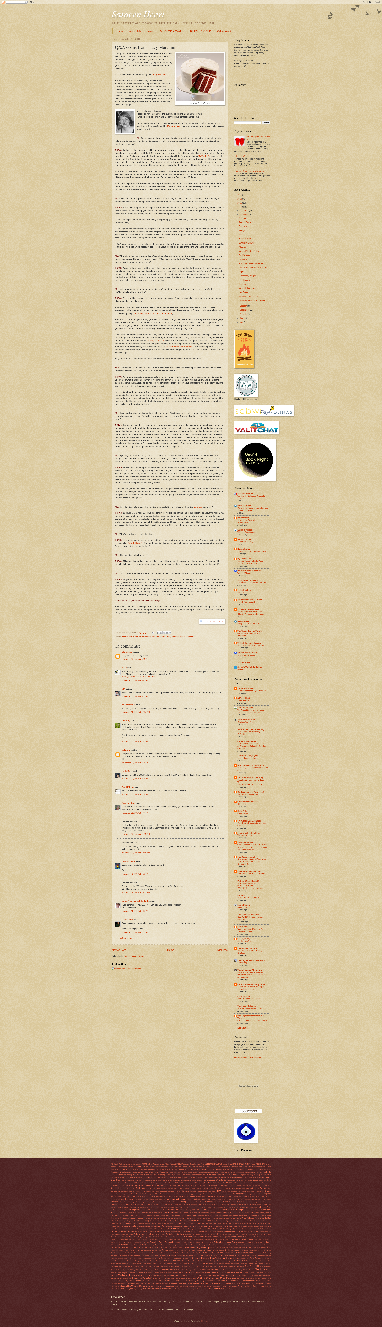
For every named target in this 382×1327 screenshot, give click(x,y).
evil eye (136, 1196)
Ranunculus (254, 1245)
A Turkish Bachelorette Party (251, 263)
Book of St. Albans (117, 1177)
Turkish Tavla (245, 222)
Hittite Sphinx (133, 1210)
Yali (181, 1286)
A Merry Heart (243, 698)
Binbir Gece (181, 1175)
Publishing (150, 1245)
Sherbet (233, 1255)
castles (260, 1180)
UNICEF (200, 1278)
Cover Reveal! (243, 813)
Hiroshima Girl (243, 1207)
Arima (143, 1169)
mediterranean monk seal (127, 1229)
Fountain (240, 1199)
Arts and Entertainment (207, 1169)
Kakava (245, 1215)
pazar (264, 1239)
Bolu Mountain (266, 1175)
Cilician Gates (144, 1185)
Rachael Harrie (128, 861)
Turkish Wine (241, 156)
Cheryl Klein (212, 1183)
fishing (146, 1199)
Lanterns (136, 1223)
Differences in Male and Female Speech (153, 313)
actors (128, 1164)
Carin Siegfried (235, 1180)
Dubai (138, 1194)
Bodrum (236, 1175)
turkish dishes (237, 1273)
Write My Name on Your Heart (252, 300)
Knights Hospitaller (153, 1221)
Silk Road (252, 1255)
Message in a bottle (194, 1229)
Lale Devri (251, 1221)
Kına (257, 1218)
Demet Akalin (154, 1191)
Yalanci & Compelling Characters (250, 171)
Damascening (116, 1191)
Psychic (124, 1245)
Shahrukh (207, 1255)
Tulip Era (246, 1270)
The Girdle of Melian (246, 688)
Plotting (197, 1242)
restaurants (228, 1247)
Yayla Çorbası (207, 1286)
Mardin (220, 1226)
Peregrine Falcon (157, 1242)
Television (220, 1263)
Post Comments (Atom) (134, 956)
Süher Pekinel (182, 1261)
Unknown (126, 750)
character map (169, 1183)
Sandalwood (165, 1253)
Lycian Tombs (231, 1223)
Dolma (243, 1191)
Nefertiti (242, 218)
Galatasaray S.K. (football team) (155, 1202)
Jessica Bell (169, 1215)
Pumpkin (243, 226)
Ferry (263, 1196)
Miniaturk (239, 1229)
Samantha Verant (245, 708)
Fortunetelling (232, 1199)
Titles (138, 1270)
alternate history (243, 1164)
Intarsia (247, 1210)
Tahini (134, 1263)
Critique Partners (189, 1188)
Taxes (185, 1263)
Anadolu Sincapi (117, 1166)
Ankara (201, 1166)
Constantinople (117, 1188)
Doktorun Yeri (235, 1191)
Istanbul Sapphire (216, 1213)
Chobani (247, 1183)
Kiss (234, 1218)
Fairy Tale (172, 1196)
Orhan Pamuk (136, 1239)
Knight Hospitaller (128, 1221)
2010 (239, 207)
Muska (262, 1231)
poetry (203, 1242)
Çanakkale (193, 1180)
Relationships (189, 1247)
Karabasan (125, 1218)
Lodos (192, 1223)
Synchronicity (121, 1263)
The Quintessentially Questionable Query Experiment (252, 858)
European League (126, 1196)
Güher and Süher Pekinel (174, 1204)
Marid (226, 1226)
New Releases (116, 1237)
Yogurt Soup (138, 1289)
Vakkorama (115, 1281)
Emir (217, 1194)
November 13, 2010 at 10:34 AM (136, 853)
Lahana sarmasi (241, 1221)
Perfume (168, 1242)
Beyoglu (174, 1175)
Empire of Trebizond (226, 1194)
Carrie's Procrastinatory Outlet (251, 984)
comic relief (257, 1185)
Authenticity (173, 1172)
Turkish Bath (162, 1273)
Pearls (118, 1242)
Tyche (129, 1278)
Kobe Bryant (165, 1221)
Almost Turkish (244, 539)
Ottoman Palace (190, 1239)
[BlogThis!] (161, 632)
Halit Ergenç (226, 1204)
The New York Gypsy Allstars (170, 1266)
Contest (132, 1188)
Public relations (133, 1245)
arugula (219, 1169)
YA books (167, 1286)
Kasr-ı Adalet (174, 1218)
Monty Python (185, 1231)
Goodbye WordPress (245, 722)
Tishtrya (133, 1270)
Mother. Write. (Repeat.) (248, 881)
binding (188, 1175)
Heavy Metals (165, 1207)
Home (119, 31)
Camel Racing (157, 1180)
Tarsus (160, 1263)
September (245, 310)
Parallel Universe (239, 1239)
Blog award (211, 1175)
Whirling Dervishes (250, 1281)
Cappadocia (212, 1180)
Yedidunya (216, 1286)
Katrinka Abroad (244, 530)
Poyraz (235, 1242)
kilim (220, 1218)
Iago (201, 1210)
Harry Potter (125, 1207)
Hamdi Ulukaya (244, 1204)
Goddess (209, 1202)
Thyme (125, 1270)
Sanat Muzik (156, 1253)
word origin (236, 1283)
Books (145, 1177)
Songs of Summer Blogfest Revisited (252, 691)
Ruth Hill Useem (242, 1250)
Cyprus (263, 1188)
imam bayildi (217, 1210)
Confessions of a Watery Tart (250, 792)
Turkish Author (153, 1273)
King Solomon (227, 1218)
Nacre (158, 1234)
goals (193, 1202)
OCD (213, 1237)
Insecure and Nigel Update (248, 794)
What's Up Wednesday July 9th (249, 1008)
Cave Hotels (115, 1183)
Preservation (259, 1242)
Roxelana (243, 259)
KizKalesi (250, 1218)
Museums (251, 1231)
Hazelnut (156, 1207)
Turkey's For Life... (246, 494)
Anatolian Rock (165, 1166)
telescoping (213, 1263)
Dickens (206, 1191)
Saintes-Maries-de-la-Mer (142, 1253)
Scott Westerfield (123, 1255)
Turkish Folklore (248, 1273)
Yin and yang (123, 1289)
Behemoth (142, 1175)
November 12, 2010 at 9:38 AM (135, 696)
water (167, 1281)
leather (166, 1223)
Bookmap (139, 1177)
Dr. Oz (262, 1191)
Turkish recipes (173, 1275)
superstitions (259, 1261)
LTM (124, 689)
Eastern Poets (178, 1194)
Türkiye (242, 230)
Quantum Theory (197, 1245)
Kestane (216, 1218)
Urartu (252, 1278)
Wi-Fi (120, 1283)
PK (188, 1242)
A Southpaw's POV (246, 720)
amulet (268, 1164)
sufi (169, 1261)
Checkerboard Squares (247, 802)
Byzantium (124, 1180)
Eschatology (115, 1196)
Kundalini (201, 1221)
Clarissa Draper (244, 996)
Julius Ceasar (223, 1215)
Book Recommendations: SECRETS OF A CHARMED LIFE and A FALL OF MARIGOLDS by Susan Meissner (252, 885)
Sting (117, 1261)
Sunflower (241, 1261)
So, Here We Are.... (245, 941)
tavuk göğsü (178, 1263)
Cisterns (186, 1185)
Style (165, 1261)
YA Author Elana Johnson (249, 821)
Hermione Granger (205, 1207)
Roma (143, 1250)
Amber (253, 1164)
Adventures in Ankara (247, 653)
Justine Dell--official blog (249, 833)
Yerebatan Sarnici (251, 1286)
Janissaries (156, 1215)
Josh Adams (214, 1215)
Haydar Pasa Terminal (144, 1207)
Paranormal (251, 1239)
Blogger (204, 1321)
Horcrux (142, 1210)
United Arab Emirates (230, 1278)
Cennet (127, 1183)
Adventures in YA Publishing (250, 729)
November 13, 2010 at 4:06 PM (135, 874)
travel (199, 1270)
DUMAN (154, 1194)
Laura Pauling (243, 905)
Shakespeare (216, 1255)
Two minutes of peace (246, 655)
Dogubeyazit (226, 1191)
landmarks (119, 1223)
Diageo (200, 1191)
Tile (129, 1270)
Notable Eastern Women (194, 1237)
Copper (145, 1188)
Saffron (120, 1253)
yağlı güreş (175, 1286)
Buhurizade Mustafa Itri (190, 1177)
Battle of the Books (259, 1172)
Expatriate (152, 1196)
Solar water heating (242, 1258)
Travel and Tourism (209, 1270)
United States (244, 1278)
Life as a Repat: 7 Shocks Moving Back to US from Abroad (250, 562)
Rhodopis (242, 1247)
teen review (203, 1263)
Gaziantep (182, 1202)
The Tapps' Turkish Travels (249, 631)
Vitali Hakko (151, 1281)
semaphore (162, 1255)
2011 (239, 203)
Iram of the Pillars (126, 1213)
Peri (174, 1242)
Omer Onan (249, 1237)
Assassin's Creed (239, 1169)
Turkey (260, 1269)
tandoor (143, 1263)
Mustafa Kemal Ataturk (125, 1234)
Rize (117, 1250)
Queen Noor (208, 1245)
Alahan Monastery (208, 1164)
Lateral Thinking (144, 1223)
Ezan (159, 1196)
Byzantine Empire (263, 1177)
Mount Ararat (209, 1231)
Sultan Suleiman (198, 1261)
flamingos (162, 1199)
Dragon (268, 1191)
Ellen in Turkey (244, 506)
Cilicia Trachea (131, 1185)
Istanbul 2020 (178, 1213)
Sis (137, 1258)
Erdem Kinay (259, 1194)
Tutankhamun (241, 1275)
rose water (196, 1250)
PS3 (119, 1245)
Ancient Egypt (176, 1166)
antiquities (227, 1166)
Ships (238, 1255)
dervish (185, 1191)
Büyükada (236, 1177)
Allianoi (233, 1164)
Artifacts (194, 1169)
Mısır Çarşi (138, 1231)
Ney (143, 1237)
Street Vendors (124, 1261)
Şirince (121, 1258)
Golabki (239, 1202)
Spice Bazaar (255, 1258)
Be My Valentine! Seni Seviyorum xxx (252, 645)
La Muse (198, 507)
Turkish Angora (122, 1273)
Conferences (266, 1185)
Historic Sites (265, 1207)
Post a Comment (126, 938)
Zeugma (193, 1289)
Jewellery (177, 1215)
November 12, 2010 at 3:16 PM (135, 778)
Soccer (188, 1258)
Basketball (248, 1172)
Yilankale (114, 1289)
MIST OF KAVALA (172, 31)
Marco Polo (214, 1226)
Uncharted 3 (147, 1278)
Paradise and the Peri (223, 1239)
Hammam (253, 1204)
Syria (129, 1263)
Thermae (241, 1266)
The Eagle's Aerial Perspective (251, 960)
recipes (114, 1247)
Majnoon (157, 1226)
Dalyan (268, 1188)
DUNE (160, 1194)
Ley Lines (186, 1223)
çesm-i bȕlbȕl (151, 1183)
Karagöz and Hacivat (157, 1218)
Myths (135, 1234)
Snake (163, 1258)
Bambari (202, 1172)
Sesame (179, 1255)
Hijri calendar (233, 1207)
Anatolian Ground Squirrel (150, 1166)
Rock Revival (123, 1250)
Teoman (227, 1263)
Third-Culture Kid (252, 1266)
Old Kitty (126, 721)
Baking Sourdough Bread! (247, 758)
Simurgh (268, 1255)
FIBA (113, 1199)
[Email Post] (153, 632)
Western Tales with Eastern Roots (227, 1281)
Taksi (138, 1263)
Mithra (269, 1229)
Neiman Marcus (260, 1234)
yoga (131, 1289)
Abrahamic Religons (118, 1164)
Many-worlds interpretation (199, 1226)
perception (145, 1242)
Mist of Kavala (254, 1229)
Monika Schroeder (157, 1231)
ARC (120, 1169)
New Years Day (135, 1237)
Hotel (147, 1210)
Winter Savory (145, 1283)
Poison (217, 1242)
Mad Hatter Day (254, 1223)
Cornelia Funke (162, 1188)
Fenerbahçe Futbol (226, 1196)
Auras (241, 235)
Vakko (269, 1278)
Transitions (182, 1270)
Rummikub (233, 1250)
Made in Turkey (265, 1223)
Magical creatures (131, 1226)
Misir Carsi (245, 1229)
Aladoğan (196, 1164)
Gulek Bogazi (199, 1204)
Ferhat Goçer (250, 1196)
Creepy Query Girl (245, 939)
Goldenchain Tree (249, 1202)
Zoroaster (204, 1289)
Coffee (220, 1185)
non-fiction (180, 1237)
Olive (221, 1237)
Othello (154, 1239)
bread (180, 1177)
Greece (144, 1204)
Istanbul (169, 1212)
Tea (192, 1263)
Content (127, 1188)
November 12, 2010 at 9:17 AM (135, 659)
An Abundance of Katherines (179, 347)
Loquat (219, 1223)
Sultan (190, 1261)
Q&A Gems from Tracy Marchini (253, 267)
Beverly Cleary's (135, 543)
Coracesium (153, 1188)
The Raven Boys (198, 1266)
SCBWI (205, 1253)
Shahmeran (198, 1255)
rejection (181, 1247)
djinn (219, 1191)
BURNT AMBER (200, 31)
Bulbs (201, 1177)
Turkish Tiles (194, 1275)
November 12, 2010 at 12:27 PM (136, 712)
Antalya (214, 1166)
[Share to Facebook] (166, 632)
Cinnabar (180, 1185)
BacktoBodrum (244, 549)
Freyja (133, 1202)
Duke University (145, 1194)
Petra (178, 1242)
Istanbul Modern (203, 1213)
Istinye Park (265, 1213)
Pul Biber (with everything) (249, 571)
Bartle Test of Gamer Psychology (226, 1172)
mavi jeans (267, 1226)
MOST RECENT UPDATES (248, 898)
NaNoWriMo (171, 1234)
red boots (129, 1247)
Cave (269, 1180)
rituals (113, 1250)
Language (128, 1223)
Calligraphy (132, 1180)
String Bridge (135, 1261)
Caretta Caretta (223, 1180)
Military (223, 1229)
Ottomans (199, 1239)
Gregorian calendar (153, 1204)
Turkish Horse (259, 1273)
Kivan (244, 1218)
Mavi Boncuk (243, 518)
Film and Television (125, 1199)
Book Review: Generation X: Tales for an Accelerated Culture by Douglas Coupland (252, 746)
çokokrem (238, 1185)
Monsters (177, 1231)
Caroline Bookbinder (247, 741)
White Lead (262, 1281)
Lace (233, 1221)
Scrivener (133, 1255)
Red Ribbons (244, 280)
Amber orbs (261, 1164)
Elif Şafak (200, 1194)
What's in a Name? (247, 243)
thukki (120, 1270)
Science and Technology (262, 1253)
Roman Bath (156, 1250)
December (244, 210)
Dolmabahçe (249, 1191)
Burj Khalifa (208, 1177)
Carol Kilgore (128, 787)
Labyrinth (228, 1221)
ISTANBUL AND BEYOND (248, 609)
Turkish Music (124, 1275)
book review (130, 1177)
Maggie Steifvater (117, 1226)
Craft (182, 1188)
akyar (177, 1164)
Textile (242, 1263)
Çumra (249, 1188)
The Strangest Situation (248, 915)
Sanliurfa (174, 1253)
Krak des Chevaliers (188, 1221)
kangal (250, 1215)
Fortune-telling (222, 1199)
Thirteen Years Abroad (246, 532)
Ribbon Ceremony (252, 1247)
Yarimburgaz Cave (195, 1286)
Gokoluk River (232, 1202)
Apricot (250, 1166)
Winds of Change (244, 573)
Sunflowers (244, 284)
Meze (210, 1229)
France (114, 1202)
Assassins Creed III (132, 1172)
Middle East (216, 1229)
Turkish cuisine (197, 1272)
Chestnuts (220, 1183)
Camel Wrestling (168, 1180)
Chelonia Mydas (200, 1183)
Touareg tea (150, 1270)
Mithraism (130, 1231)
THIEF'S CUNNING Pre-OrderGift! (251, 874)
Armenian (148, 1169)
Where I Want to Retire (249, 251)
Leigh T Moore (175, 1223)
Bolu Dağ (257, 1175)
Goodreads (267, 1202)
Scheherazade (229, 1253)
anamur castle (128, 1166)
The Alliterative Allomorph (249, 970)
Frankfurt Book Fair (123, 1202)
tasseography (168, 1263)
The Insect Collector (246, 1006)
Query (229, 1245)
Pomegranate (225, 1242)
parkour (259, 1239)
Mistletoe (263, 1229)
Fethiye (268, 1196)
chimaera (240, 1183)
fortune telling (211, 1199)
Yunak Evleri (174, 1289)
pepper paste (136, 1242)
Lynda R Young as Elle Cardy (135, 901)
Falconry (185, 1196)
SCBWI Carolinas (216, 1253)
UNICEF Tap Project (212, 1278)
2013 (239, 195)
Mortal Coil (194, 1231)
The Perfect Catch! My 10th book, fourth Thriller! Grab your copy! (250, 711)
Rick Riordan (266, 1247)
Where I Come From (248, 288)
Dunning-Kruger (174, 126)
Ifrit (204, 1210)
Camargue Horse (142, 1180)
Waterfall (174, 1281)
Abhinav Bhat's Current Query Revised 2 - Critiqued (249, 863)
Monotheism (169, 1231)
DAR (134, 1191)
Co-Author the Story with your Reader (252, 1020)
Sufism (174, 1261)
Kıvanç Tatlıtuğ (265, 1218)
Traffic (176, 1270)
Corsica (170, 1188)
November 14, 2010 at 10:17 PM (136, 892)
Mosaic (202, 1231)
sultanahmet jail (210, 1261)
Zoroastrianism (214, 1289)
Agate (162, 1164)
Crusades (218, 1188)
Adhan (150, 1164)
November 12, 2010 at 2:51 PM (135, 741)
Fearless (217, 1196)
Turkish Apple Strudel (246, 602)
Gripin (163, 1204)
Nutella (208, 1237)
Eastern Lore (167, 1194)
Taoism (148, 1263)
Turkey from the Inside (247, 580)
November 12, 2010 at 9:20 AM (135, 680)
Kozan (177, 1221)
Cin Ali (166, 1185)
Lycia (224, 1223)
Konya (172, 1221)
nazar (207, 1234)
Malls (170, 1226)
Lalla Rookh (260, 1221)
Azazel (190, 1172)
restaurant (220, 1247)
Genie (189, 1202)
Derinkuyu (178, 1191)
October (243, 306)
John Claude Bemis (189, 1215)
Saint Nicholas (128, 1253)
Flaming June (153, 1199)
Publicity (142, 1245)
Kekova (188, 1218)
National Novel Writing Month (195, 1234)
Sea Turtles (154, 1255)
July (242, 318)
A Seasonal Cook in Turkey (249, 600)
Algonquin (226, 1164)
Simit (263, 1255)
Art (160, 1169)
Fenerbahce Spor (240, 1196)
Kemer (194, 1218)
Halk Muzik (234, 1204)
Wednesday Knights (247, 276)
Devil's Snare (244, 255)
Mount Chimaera (220, 1231)
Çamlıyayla (178, 1180)
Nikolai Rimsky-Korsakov (163, 1237)
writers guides (125, 1286)
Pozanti (241, 1242)
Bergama (149, 1175)
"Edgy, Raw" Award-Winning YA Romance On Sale (250, 930)
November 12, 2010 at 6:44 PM (135, 813)
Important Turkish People (233, 1210)
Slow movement (154, 1258)
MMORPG (146, 1231)
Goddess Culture (220, 1202)
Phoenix (183, 1242)
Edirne (187, 1194)
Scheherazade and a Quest (251, 296)
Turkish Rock (184, 1275)
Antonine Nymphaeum (239, 1166)
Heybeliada (216, 1207)
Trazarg (219, 1270)
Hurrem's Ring (186, 1210)
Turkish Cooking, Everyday (249, 643)
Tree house (227, 1270)
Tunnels (252, 1270)
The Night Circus (186, 1266)
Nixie (174, 1237)
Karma (167, 1218)
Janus (163, 1215)
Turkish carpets (173, 1273)
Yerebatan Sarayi (236, 1286)
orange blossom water (123, 1239)
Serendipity (171, 1255)
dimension (212, 1191)
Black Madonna (197, 1175)
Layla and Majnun (157, 1223)
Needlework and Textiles (231, 1234)
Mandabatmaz (177, 1226)
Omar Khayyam (237, 1237)
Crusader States (208, 1188)
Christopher (127, 652)
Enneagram (250, 1194)
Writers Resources (188, 637)
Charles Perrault (189, 1183)
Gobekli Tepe (200, 1202)
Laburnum (220, 1221)
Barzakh (241, 1172)
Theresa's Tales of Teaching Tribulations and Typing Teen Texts (250, 779)
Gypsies (207, 1204)
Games (175, 1202)
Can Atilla (185, 1180)
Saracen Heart (138, 14)
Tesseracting (234, 1263)
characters (179, 1183)
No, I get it (241, 804)
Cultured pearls (241, 1188)
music (257, 1231)
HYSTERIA (195, 1210)
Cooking (139, 1188)
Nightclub (148, 1237)
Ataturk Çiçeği (144, 1172)
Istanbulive (249, 1213)
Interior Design (255, 1210)
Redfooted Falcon (171, 1247)
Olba (217, 1237)
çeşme (158, 1183)
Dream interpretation (123, 1194)
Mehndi (151, 1229)
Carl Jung (244, 1180)
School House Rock (244, 1253)
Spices (264, 1258)
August (243, 314)
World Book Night (248, 1283)
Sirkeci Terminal (129, 1258)
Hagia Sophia (215, 1204)
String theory (144, 1261)
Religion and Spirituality (206, 1247)
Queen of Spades (219, 1245)
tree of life (234, 1270)
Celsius (122, 1183)
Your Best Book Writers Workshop (156, 1289)
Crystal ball (226, 1188)
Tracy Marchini (159, 74)
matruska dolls (258, 1226)
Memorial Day (165, 1229)
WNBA (158, 1283)
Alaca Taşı (189, 1164)
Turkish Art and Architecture (137, 1273)
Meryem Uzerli (182, 1229)
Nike (153, 1237)
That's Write (242, 927)
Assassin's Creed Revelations (259, 1169)
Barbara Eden (210, 1172)
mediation (114, 1229)
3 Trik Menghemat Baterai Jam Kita (251, 583)
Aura (162, 1172)
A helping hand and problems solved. (252, 551)
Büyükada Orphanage (248, 1177)
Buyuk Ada (227, 1177)
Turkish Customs (224, 1273)
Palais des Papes (210, 1239)
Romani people (168, 1250)
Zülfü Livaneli (225, 1289)
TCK (189, 1263)
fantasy (193, 1196)
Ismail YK (161, 1213)
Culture (233, 1188)
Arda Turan (136, 1169)
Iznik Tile (139, 1215)
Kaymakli (182, 1218)
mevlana (205, 1229)
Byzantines (115, 1180)
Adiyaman (156, 1164)
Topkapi (143, 1270)
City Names (201, 1185)
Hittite (125, 1210)
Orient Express (147, 1239)
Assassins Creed (118, 1172)
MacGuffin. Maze (242, 1223)
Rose (190, 1250)
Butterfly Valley (217, 1177)
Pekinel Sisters (126, 1242)
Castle (255, 1180)
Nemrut (268, 1234)
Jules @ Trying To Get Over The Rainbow (140, 677)
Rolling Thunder (134, 1250)
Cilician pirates (156, 1185)
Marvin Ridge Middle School (238, 1226)
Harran (118, 1207)
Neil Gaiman (250, 1234)
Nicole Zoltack (128, 803)
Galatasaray (140, 1202)
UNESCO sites (191, 1278)
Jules (124, 668)
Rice (260, 1247)
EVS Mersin (144, 1196)
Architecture (127, 1169)
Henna (195, 1207)
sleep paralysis (143, 1258)
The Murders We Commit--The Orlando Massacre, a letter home (250, 613)
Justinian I (232, 1215)
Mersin (174, 1229)
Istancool (257, 1213)
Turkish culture (210, 1273)
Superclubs (250, 1261)
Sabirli (269, 1250)
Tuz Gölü (250, 1275)
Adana (144, 1164)
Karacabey (133, 1218)
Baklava (195, 1172)
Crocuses (199, 1188)
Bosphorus (152, 1177)
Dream (113, 1194)
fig (116, 1199)
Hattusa (133, 1207)
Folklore (188, 1199)
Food (195, 1199)
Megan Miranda (142, 1229)
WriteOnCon (261, 1283)
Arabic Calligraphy (259, 1166)
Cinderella (172, 1185)
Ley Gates (243, 292)
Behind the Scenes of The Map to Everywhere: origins (250, 988)
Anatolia (137, 1166)
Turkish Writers (230, 1275)
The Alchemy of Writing (248, 948)
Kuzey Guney (211, 1221)
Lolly (214, 1223)
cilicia (121, 1185)
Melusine (157, 1229)
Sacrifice (114, 1253)
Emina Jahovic (210, 1194)
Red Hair (137, 1247)
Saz (200, 1253)
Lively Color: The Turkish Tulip (249, 624)
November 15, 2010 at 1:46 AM (135, 932)
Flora (168, 1199)
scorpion (114, 1255)
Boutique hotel (172, 1177)
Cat (265, 1180)
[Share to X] (163, 632)
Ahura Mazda (170, 1164)
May (242, 322)
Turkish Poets (152, 1275)
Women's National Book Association (177, 1283)
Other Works (225, 31)
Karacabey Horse (144, 1218)
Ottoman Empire (164, 1239)
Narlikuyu (180, 1234)
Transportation (191, 1270)
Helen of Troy (245, 239)
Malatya (164, 1226)
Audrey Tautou (154, 1172)
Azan (185, 1172)
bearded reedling (126, 1175)
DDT (148, 1191)
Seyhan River (188, 1255)
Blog (204, 1175)
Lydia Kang (127, 771)
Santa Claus (181, 1253)
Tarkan (154, 1263)
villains (144, 1281)
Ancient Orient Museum (190, 1166)
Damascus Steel (126, 1191)
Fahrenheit (165, 1196)
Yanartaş (185, 1286)
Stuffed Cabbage (156, 1261)
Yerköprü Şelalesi (265, 1286)
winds (132, 1283)
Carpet (250, 1180)
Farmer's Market (201, 1196)
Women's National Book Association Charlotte (212, 1283)
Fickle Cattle (127, 920)
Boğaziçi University (246, 1175)
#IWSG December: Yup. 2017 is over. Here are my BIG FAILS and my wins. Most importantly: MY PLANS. (252, 847)
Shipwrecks (245, 1255)
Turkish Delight (244, 590)
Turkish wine (219, 1275)
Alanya (219, 1164)
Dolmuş (257, 1191)
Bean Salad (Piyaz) (245, 542)
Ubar (140, 1278)
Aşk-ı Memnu (227, 1169)
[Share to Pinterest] (169, 632)
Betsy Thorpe (166, 1175)
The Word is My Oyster (247, 756)
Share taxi (226, 1255)
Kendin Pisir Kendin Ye (204, 1218)
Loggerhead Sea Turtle (204, 1223)
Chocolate (253, 1183)
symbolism (267, 1261)
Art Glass (165, 1169)
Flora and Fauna (178, 1199)
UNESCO (182, 1278)
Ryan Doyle (253, 1250)
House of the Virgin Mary (158, 1210)
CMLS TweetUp (211, 1185)
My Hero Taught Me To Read (249, 999)
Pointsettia (209, 1242)
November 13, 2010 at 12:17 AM (136, 834)
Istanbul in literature (191, 1213)
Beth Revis (157, 1175)
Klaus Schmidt (116, 1221)
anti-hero (221, 1166)
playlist (192, 1242)
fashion (210, 1196)
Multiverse (244, 1231)
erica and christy (245, 842)
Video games (135, 1281)
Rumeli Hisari (219, 1250)
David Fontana (141, 1191)
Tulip (240, 1270)
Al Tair (182, 1164)
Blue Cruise (229, 1175)
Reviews (235, 1247)
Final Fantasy (138, 1199)
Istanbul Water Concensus (234, 1213)
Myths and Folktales (147, 1234)
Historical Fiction (116, 1210)
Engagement (239, 1194)
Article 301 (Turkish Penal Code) (180, 1169)
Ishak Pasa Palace (139, 1213)
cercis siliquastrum (138, 1183)
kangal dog (257, 1215)
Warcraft (162, 1281)
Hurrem (178, 1210)
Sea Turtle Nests (143, 1255)
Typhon (135, 1278)
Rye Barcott (262, 1250)
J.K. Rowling (148, 1215)
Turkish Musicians (138, 1275)
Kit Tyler (238, 1218)
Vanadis (122, 1281)
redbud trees (159, 1247)
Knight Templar (139, 1221)
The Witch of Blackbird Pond (228, 1266)
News (150, 31)
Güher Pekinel (189, 1204)
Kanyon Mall (116, 1218)
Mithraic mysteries (118, 1231)
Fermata (258, 1196)
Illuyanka (209, 1210)
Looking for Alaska (155, 340)
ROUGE (203, 1250)
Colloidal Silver (247, 1185)
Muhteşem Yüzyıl (233, 1231)
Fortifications (201, 1199)
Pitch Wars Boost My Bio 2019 (249, 785)
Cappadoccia (201, 1180)
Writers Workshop (156, 1286)
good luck (259, 1202)
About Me (135, 31)
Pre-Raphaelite (249, 1242)
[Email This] (158, 632)
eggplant (193, 1194)
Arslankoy (155, 1169)
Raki (243, 1245)
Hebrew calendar (176, 1207)
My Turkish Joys (244, 559)
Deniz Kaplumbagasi (167, 1191)
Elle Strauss (243, 1028)
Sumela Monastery (223, 1261)
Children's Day (231, 1183)
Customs (255, 1188)
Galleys (169, 1202)
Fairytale (179, 1196)
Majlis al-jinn (149, 1226)
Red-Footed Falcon (148, 1247)
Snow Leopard (172, 1258)
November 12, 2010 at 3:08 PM (135, 763)
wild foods (126, 1283)
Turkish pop (162, 1275)
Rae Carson (236, 1245)
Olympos (227, 1237)
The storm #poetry (244, 835)
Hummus (170, 1210)
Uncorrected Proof (159, 1278)
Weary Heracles (182, 1281)
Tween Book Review (261, 1275)
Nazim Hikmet (216, 1234)
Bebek (135, 1175)
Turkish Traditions (207, 1275)
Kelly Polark (243, 811)
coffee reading (229, 1185)
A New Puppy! (243, 700)
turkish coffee (184, 1273)
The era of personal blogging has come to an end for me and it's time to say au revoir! (252, 974)
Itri (134, 1215)
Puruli (163, 1245)
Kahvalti (239, 1215)
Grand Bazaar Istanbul (132, 1204)
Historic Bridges (254, 1207)
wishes (153, 1283)
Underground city (172, 1278)
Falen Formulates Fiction (249, 871)
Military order (230, 1229)
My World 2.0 (204, 156)
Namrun (162, 1234)
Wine (137, 1283)
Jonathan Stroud (203, 1215)
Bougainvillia (162, 1177)
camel (150, 1180)
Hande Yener (261, 1204)
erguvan (267, 1194)
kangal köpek (266, 1215)
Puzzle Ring (170, 1245)
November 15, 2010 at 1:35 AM (135, 911)
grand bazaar (116, 1204)
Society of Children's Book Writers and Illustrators (143, 637)
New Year (126, 1237)
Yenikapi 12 (224, 1286)
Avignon (180, 1172)
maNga (185, 1226)
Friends (240, 592)
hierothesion (224, 1207)
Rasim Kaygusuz (265, 1245)
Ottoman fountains (177, 1239)
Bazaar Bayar (243, 621)
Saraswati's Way (192, 1253)
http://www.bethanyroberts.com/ (248, 1058)
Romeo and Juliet (181, 1250)
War (157, 1281)
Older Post (222, 950)
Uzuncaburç (262, 1278)
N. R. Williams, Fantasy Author (251, 765)
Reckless (121, 1247)
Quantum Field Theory (183, 1245)
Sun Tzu (234, 1261)
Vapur (241, 272)
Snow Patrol (181, 1258)
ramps (247, 1245)
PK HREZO (242, 895)
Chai (162, 1183)
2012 (239, 199)
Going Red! (242, 907)
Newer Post (119, 950)
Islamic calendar (151, 1213)
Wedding (192, 1281)
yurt (180, 1289)
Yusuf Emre (186, 1289)
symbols (114, 1263)
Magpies (242, 247)
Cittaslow (193, 1185)
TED (196, 1263)
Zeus (198, 1289)
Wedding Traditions (205, 1281)
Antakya (207, 1166)
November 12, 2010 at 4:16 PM (135, 794)
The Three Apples (211, 1266)
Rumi (227, 1250)
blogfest (220, 1174)
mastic (250, 1226)
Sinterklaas (115, 1258)
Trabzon (158, 1270)
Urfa (255, 1278)
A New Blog (242, 963)
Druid (133, 1194)
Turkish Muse (243, 662)
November (244, 215)
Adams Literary (136, 1164)
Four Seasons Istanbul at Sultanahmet (257, 1199)
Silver (259, 1255)
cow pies (177, 1188)
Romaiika (148, 1250)
